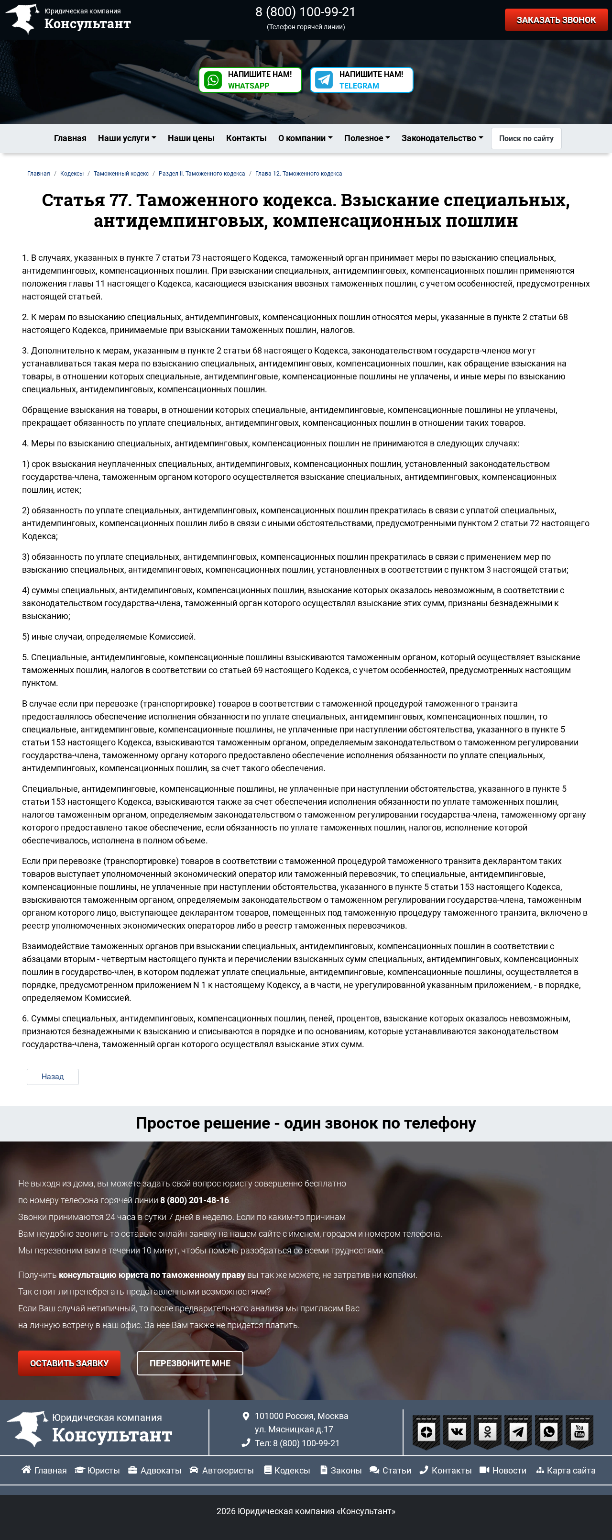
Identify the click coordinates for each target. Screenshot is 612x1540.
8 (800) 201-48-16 (194, 1200)
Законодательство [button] (439, 138)
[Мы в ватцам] (550, 1432)
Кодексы (292, 1470)
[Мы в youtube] (579, 1432)
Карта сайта (571, 1470)
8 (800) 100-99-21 (305, 12)
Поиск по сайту (526, 138)
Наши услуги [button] (123, 138)
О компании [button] (302, 138)
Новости (509, 1470)
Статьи (396, 1470)
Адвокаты (161, 1470)
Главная (70, 138)
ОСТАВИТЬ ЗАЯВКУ (69, 1363)
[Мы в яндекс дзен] (427, 1432)
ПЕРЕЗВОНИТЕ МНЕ (190, 1363)
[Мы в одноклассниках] (488, 1432)
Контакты (246, 138)
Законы (346, 1470)
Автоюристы (228, 1470)
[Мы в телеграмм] (519, 1432)
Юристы (103, 1470)
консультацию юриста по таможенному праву (152, 1275)
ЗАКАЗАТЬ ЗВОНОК (556, 20)
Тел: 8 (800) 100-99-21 (297, 1443)
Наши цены (191, 138)
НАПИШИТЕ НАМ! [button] (260, 80)
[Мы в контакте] (458, 1432)
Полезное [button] (363, 138)
